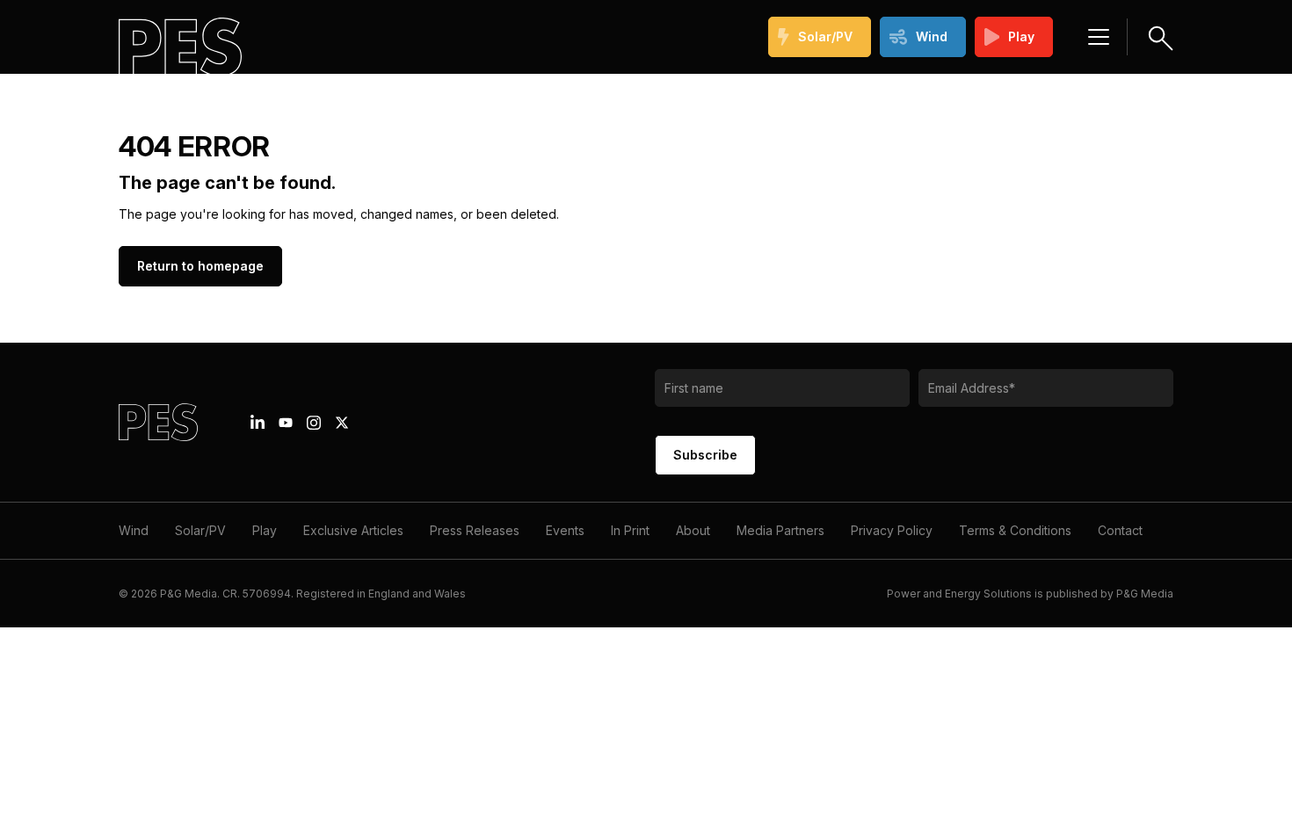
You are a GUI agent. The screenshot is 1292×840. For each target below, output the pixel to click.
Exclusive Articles (353, 530)
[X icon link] (342, 423)
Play (1021, 36)
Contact (1120, 530)
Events (565, 530)
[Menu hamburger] (1098, 36)
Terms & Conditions (1015, 530)
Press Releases (474, 530)
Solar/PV (825, 36)
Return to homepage (200, 265)
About (693, 530)
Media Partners (780, 530)
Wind (931, 36)
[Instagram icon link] (314, 423)
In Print (630, 530)
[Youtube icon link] (286, 422)
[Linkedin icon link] (257, 423)
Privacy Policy (892, 530)
